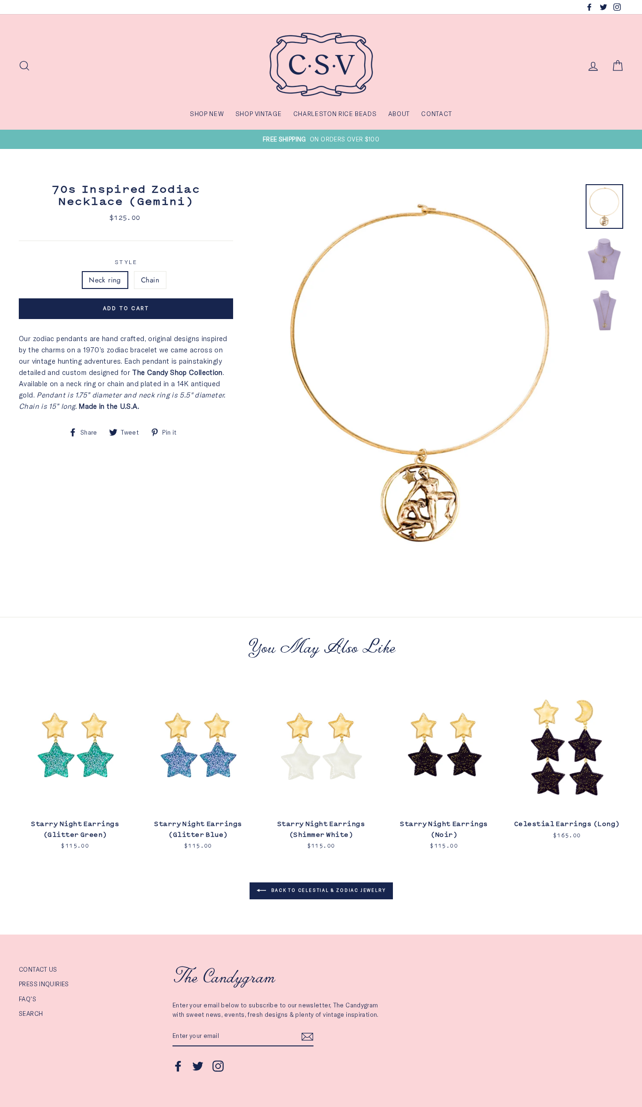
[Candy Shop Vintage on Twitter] (198, 1066)
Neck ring (105, 280)
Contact (436, 113)
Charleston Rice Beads (335, 113)
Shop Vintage (258, 113)
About (399, 113)
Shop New (207, 113)
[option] (321, 139)
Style (126, 261)
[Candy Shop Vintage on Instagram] (218, 1066)
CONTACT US (38, 969)
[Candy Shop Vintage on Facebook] (178, 1066)
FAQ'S (27, 999)
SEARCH (31, 1013)
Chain (150, 280)
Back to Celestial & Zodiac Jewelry (328, 890)
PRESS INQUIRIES (44, 984)
